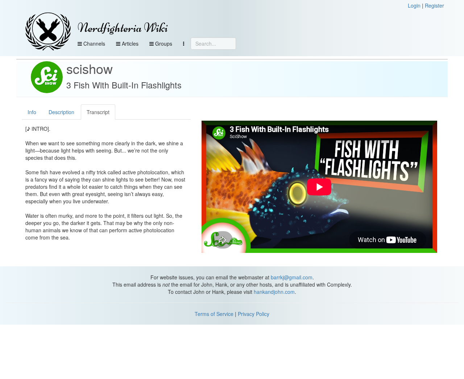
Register (434, 5)
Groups (163, 43)
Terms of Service (214, 313)
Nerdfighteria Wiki (123, 28)
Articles (129, 43)
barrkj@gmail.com (291, 277)
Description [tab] (61, 112)
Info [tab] (32, 112)
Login (414, 5)
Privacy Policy (253, 313)
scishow (89, 68)
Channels (93, 43)
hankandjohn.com (274, 291)
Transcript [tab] (98, 112)
